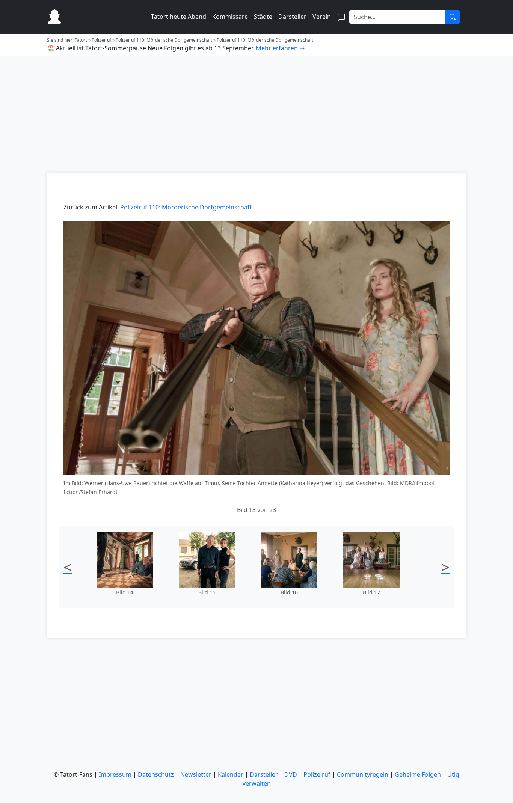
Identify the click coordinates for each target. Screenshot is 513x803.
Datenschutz (156, 774)
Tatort (81, 40)
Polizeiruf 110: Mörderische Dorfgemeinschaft (164, 40)
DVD (290, 774)
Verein (321, 16)
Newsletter (195, 774)
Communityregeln (362, 774)
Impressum (115, 774)
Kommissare (230, 16)
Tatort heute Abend (178, 16)
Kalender (230, 774)
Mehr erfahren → (280, 48)
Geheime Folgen (418, 774)
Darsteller (292, 16)
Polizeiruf (101, 40)
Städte (263, 16)
